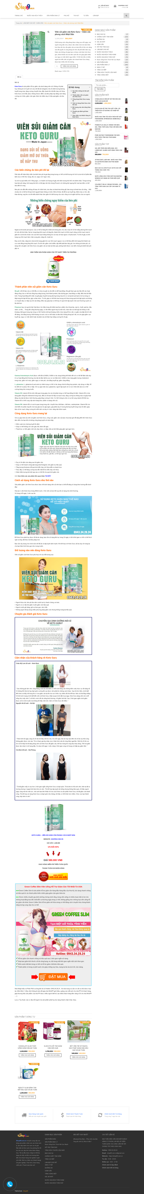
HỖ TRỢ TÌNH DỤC (103, 47)
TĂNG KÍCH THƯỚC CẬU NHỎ (107, 72)
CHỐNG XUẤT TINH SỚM (105, 37)
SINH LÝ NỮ (101, 67)
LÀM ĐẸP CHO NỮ (29, 23)
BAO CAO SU (101, 34)
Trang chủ (19, 23)
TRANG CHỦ (19, 15)
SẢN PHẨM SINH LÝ (53, 15)
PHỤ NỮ (66, 15)
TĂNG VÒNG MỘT (103, 75)
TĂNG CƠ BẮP (101, 70)
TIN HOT (76, 15)
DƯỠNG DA (101, 39)
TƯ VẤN (86, 15)
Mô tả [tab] (19, 77)
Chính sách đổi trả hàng (110, 1167)
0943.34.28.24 (105, 7)
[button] (48, 32)
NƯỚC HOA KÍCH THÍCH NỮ (106, 57)
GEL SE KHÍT (101, 42)
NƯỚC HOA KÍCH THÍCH (34, 15)
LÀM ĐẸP (96, 15)
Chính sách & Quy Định (110, 1165)
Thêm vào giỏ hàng (69, 66)
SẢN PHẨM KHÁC (102, 62)
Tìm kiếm (100, 89)
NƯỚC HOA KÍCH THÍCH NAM (106, 54)
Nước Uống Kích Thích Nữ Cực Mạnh (108, 59)
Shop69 (25, 1191)
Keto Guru (18, 86)
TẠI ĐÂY (48, 476)
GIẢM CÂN (39, 23)
